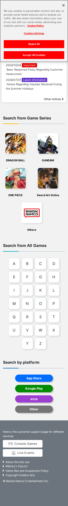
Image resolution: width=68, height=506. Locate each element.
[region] (34, 31)
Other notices (53, 99)
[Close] (63, 5)
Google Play (34, 388)
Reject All (33, 43)
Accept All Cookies (34, 54)
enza (34, 399)
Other (34, 409)
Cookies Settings (34, 33)
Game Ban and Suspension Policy (27, 470)
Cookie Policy (35, 25)
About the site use (17, 462)
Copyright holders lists (20, 475)
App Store (34, 378)
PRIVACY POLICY (17, 466)
